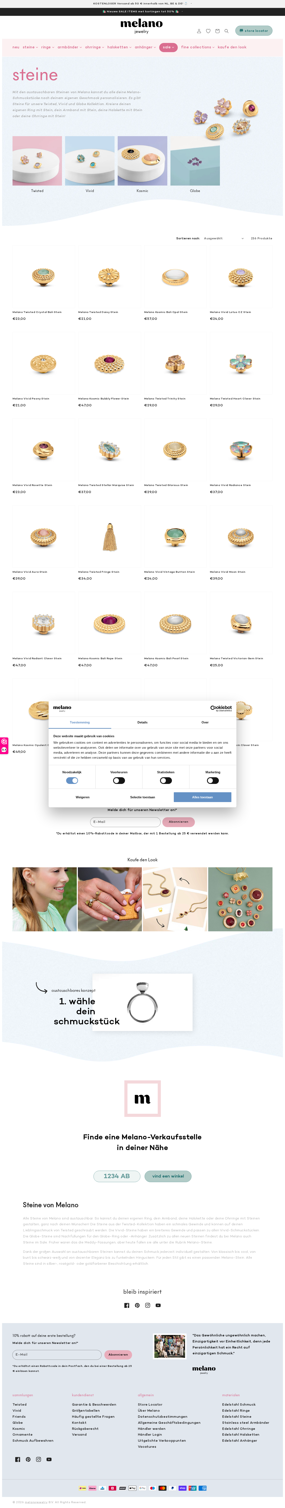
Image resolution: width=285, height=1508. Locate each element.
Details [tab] (142, 722)
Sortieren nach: (188, 239)
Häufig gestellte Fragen (93, 1417)
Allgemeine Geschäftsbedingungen (169, 1423)
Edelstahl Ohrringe (238, 1429)
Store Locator (150, 1405)
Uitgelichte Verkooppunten (162, 1441)
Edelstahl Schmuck (239, 1405)
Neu (16, 47)
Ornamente (23, 1435)
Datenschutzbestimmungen (163, 1417)
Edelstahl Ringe (236, 1411)
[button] (226, 31)
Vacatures (147, 1447)
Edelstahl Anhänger (239, 1441)
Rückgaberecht (85, 1429)
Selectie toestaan (142, 797)
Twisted (19, 1405)
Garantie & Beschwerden (94, 1405)
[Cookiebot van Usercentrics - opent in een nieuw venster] (213, 709)
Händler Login (150, 1435)
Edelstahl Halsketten (241, 1435)
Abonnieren (178, 822)
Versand (79, 1435)
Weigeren (83, 797)
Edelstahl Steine (237, 1417)
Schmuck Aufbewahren (33, 1441)
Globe (18, 1423)
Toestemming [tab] (80, 722)
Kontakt (79, 1423)
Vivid (17, 1411)
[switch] (119, 780)
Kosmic (19, 1429)
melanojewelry (36, 1502)
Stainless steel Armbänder (245, 1423)
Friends (19, 1417)
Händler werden (151, 1429)
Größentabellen (86, 1411)
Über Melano (149, 1411)
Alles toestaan (202, 797)
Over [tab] (205, 722)
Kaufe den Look (232, 47)
